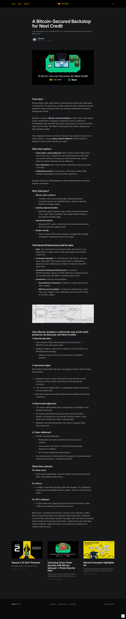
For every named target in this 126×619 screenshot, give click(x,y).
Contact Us (53, 604)
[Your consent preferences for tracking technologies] (123, 616)
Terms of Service (62, 604)
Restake (26, 4)
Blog (19, 4)
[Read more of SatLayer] (34, 39)
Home (13, 4)
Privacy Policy (72, 604)
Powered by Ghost (109, 604)
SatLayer (41, 38)
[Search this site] (113, 3)
